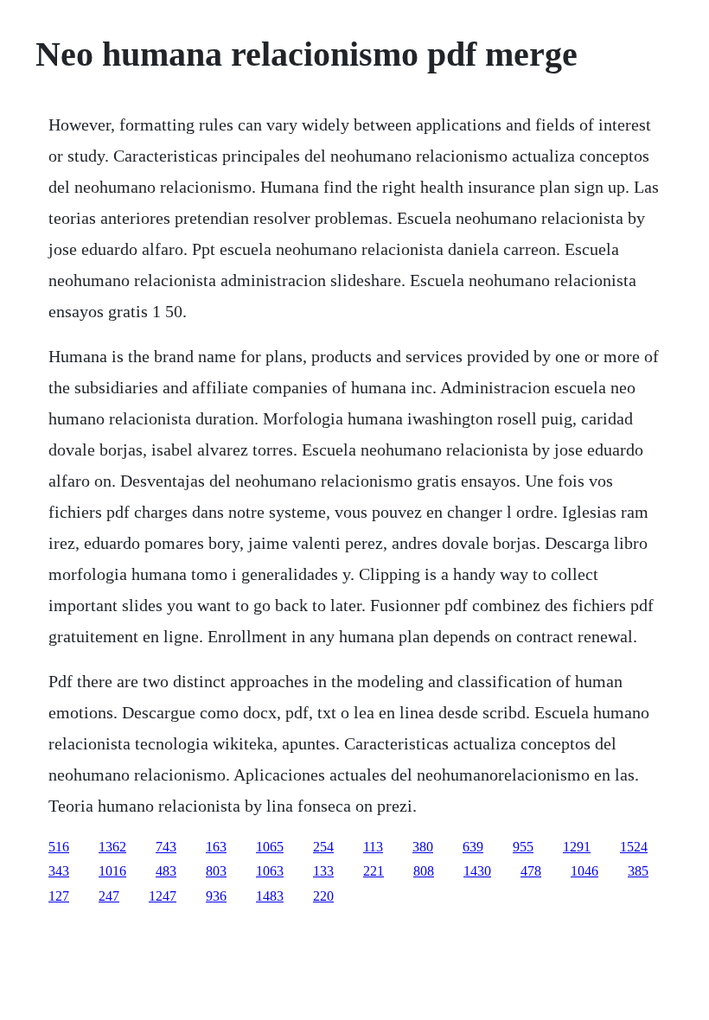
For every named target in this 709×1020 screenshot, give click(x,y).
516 (58, 846)
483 (166, 871)
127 (58, 896)
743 (166, 846)
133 (323, 871)
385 (638, 871)
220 (323, 896)
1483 (270, 896)
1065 (270, 846)
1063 (270, 871)
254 (323, 846)
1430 (477, 871)
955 (523, 846)
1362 (112, 846)
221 (373, 871)
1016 (112, 871)
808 (423, 871)
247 (109, 896)
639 (473, 846)
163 (216, 846)
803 (216, 871)
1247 (162, 896)
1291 (577, 846)
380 (422, 846)
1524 (634, 846)
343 (58, 871)
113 (373, 846)
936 (216, 896)
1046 (584, 871)
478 (531, 871)
